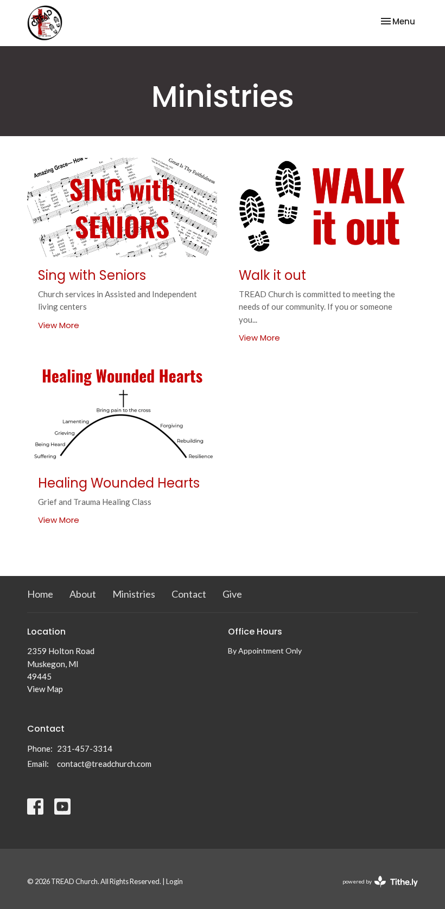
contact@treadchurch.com (104, 764)
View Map (45, 689)
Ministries (133, 594)
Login (174, 881)
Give (232, 594)
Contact (188, 594)
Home (40, 594)
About (82, 594)
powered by (374, 891)
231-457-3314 (84, 748)
